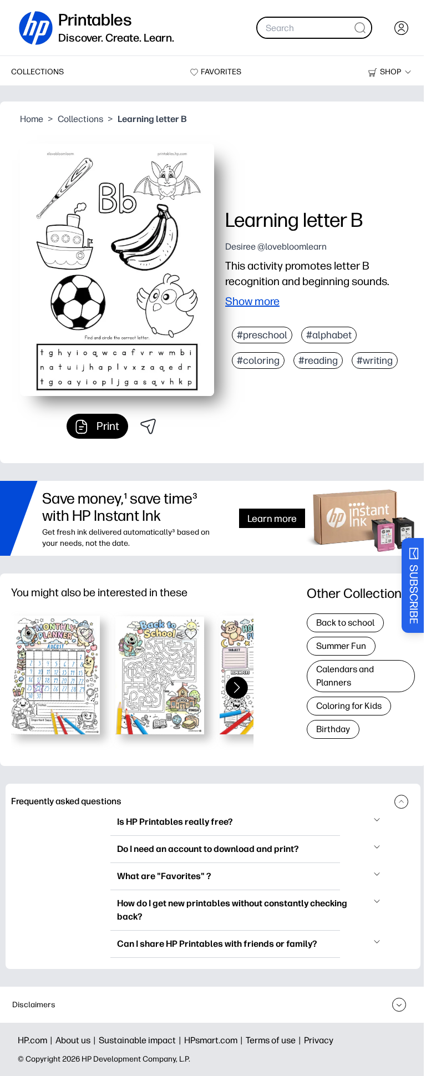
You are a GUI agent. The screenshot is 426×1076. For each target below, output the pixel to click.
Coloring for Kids (349, 706)
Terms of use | (275, 1040)
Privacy (318, 1040)
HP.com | (36, 1040)
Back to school (345, 622)
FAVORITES (221, 72)
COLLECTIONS (37, 72)
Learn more (272, 518)
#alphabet (329, 335)
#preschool (262, 335)
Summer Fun (341, 646)
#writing (375, 360)
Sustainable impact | (141, 1040)
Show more (252, 301)
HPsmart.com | (215, 1040)
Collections (80, 119)
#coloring (258, 360)
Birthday (333, 729)
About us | (77, 1040)
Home (31, 119)
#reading (318, 360)
